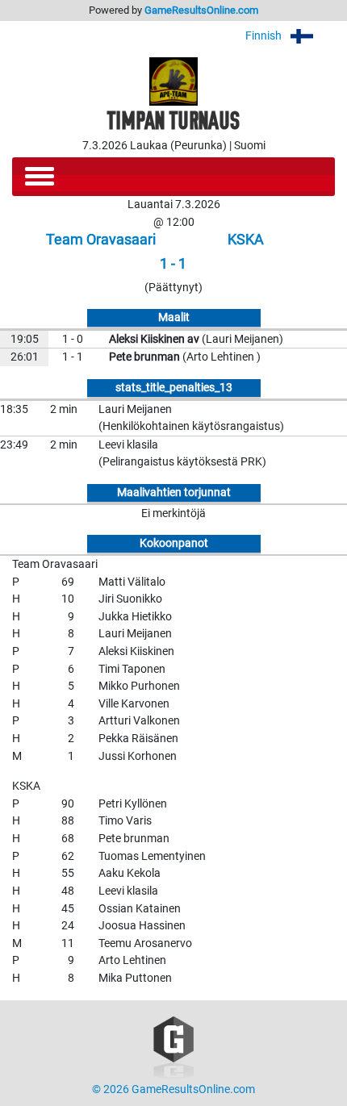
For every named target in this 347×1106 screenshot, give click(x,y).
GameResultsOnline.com (201, 10)
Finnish (264, 36)
